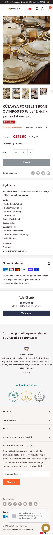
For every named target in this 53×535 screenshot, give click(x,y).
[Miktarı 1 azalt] (16, 152)
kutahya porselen (12, 127)
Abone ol (11, 482)
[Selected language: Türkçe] (31, 9)
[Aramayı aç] (37, 8)
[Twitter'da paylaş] (43, 173)
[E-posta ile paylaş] (48, 173)
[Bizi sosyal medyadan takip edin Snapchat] (36, 504)
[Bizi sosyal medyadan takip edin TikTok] (30, 504)
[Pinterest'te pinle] (38, 173)
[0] (48, 8)
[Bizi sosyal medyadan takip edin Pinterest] (20, 504)
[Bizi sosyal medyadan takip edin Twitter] (10, 504)
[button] (31, 9)
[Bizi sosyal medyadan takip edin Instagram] (15, 504)
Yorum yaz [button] (26, 313)
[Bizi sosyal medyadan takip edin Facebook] (5, 504)
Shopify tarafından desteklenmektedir (18, 529)
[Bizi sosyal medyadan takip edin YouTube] (25, 504)
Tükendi (26, 162)
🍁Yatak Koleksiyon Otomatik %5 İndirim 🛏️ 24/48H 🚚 (26, 2)
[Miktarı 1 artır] (30, 152)
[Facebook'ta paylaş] (33, 173)
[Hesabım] (42, 8)
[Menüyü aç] (4, 9)
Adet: (5, 152)
